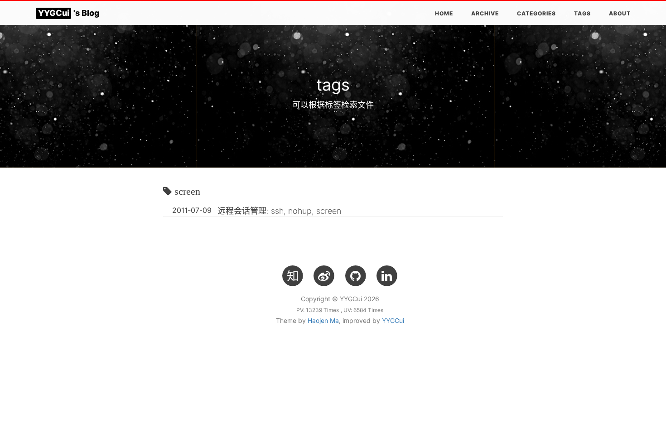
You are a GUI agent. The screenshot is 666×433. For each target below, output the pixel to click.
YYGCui (393, 320)
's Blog (69, 13)
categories (536, 13)
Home (444, 13)
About (620, 13)
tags (582, 13)
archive (485, 13)
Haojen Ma (323, 320)
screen (187, 191)
